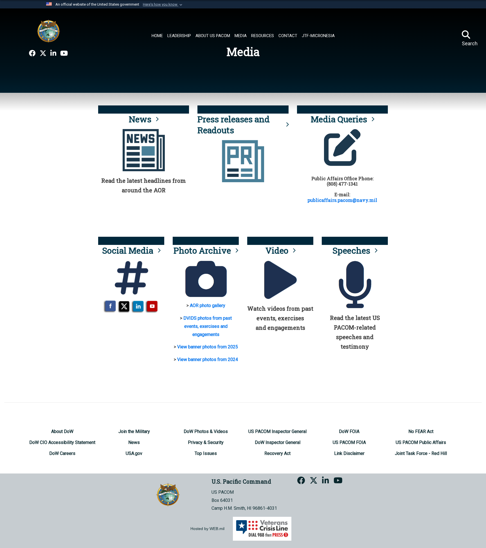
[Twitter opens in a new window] (43, 53)
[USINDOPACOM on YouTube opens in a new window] (64, 53)
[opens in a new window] (32, 53)
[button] (163, 4)
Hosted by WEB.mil (207, 528)
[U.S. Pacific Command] (48, 31)
